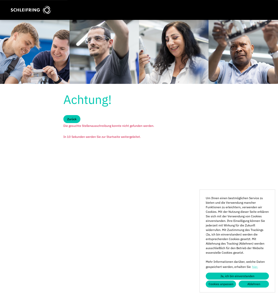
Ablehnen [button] (253, 284)
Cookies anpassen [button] (221, 284)
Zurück (72, 119)
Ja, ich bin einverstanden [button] (237, 276)
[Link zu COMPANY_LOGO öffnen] (31, 10)
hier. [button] (255, 267)
